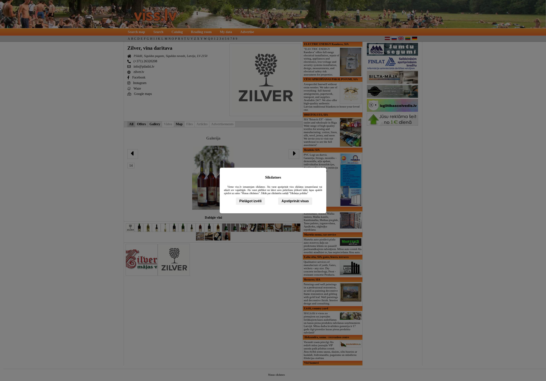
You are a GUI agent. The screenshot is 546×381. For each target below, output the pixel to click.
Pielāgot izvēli (250, 201)
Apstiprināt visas (295, 201)
